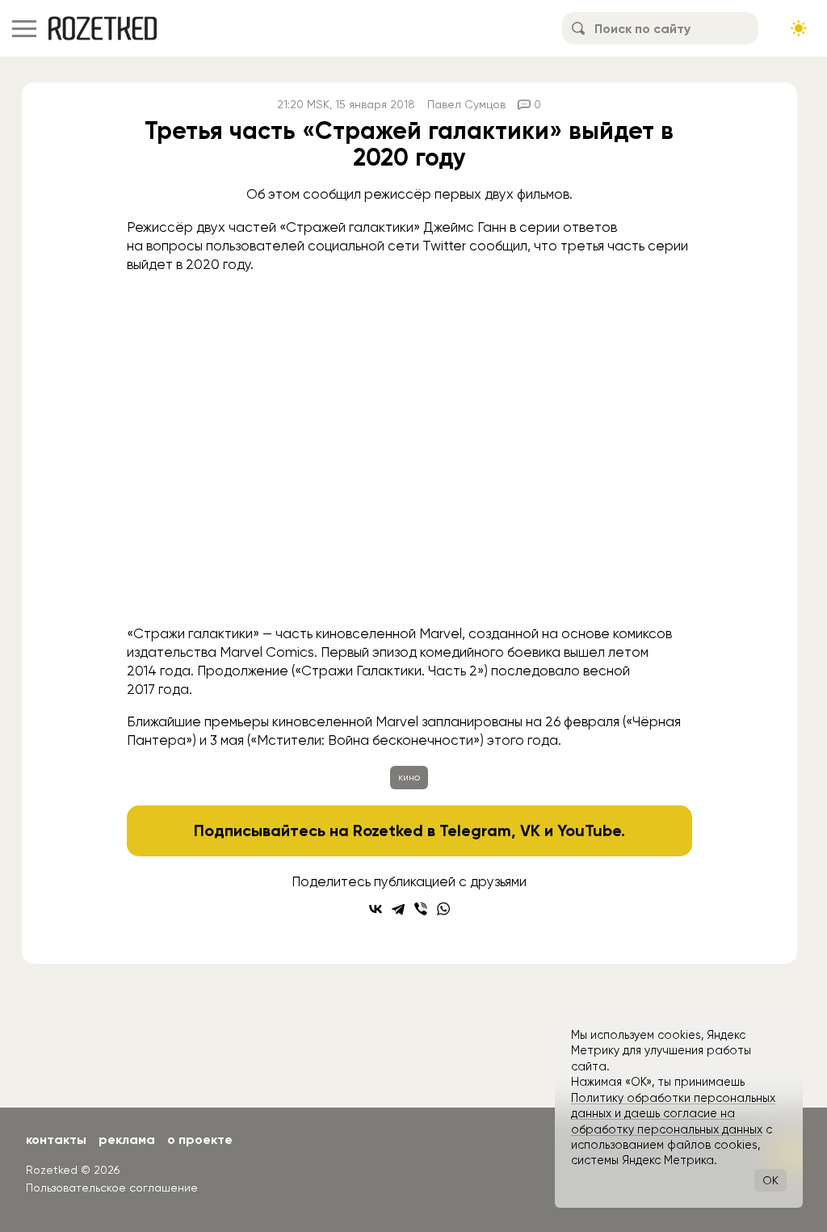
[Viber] (420, 909)
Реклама (127, 1139)
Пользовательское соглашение (112, 1187)
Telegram (475, 830)
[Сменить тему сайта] (799, 28)
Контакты (56, 1139)
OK (770, 1180)
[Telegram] (398, 909)
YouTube (589, 830)
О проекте (200, 1139)
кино (409, 777)
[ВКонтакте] (375, 909)
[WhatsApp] (443, 909)
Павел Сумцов (466, 104)
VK (530, 830)
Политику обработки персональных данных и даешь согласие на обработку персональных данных (673, 1113)
